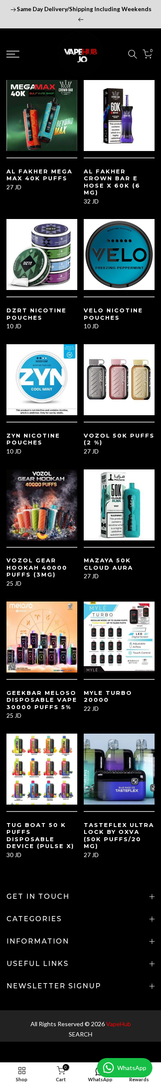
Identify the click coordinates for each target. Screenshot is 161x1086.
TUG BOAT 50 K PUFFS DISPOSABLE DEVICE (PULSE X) (40, 835)
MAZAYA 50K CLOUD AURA (108, 564)
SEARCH (80, 1034)
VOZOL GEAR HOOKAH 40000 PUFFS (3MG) (36, 567)
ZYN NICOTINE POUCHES (33, 439)
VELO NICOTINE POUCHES (113, 314)
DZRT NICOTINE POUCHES (36, 314)
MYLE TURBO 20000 (108, 696)
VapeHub (118, 1023)
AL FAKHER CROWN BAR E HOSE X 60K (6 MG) (112, 182)
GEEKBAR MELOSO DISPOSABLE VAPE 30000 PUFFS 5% (41, 699)
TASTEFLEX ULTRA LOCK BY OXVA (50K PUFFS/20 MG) (119, 835)
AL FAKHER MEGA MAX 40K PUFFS (39, 175)
